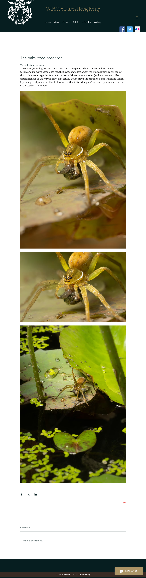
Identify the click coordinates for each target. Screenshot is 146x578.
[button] (139, 17)
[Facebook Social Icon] (122, 29)
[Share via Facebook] (21, 494)
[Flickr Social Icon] (137, 29)
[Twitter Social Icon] (130, 29)
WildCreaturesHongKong (73, 9)
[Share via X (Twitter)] (28, 494)
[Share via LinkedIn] (35, 494)
